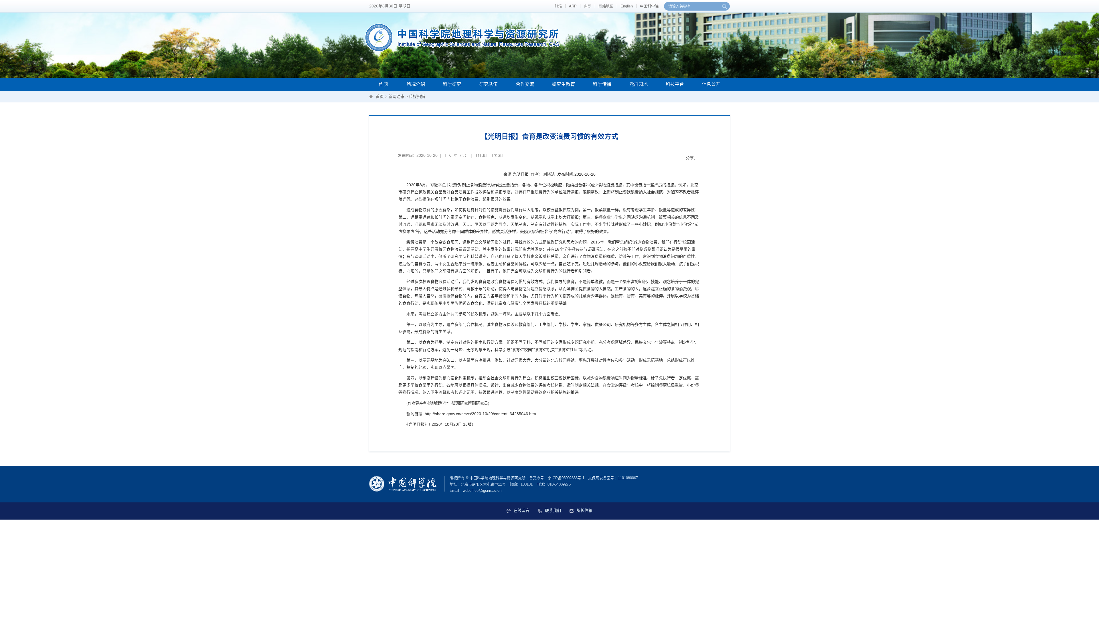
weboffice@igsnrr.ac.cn (482, 490)
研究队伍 (488, 84)
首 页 (383, 84)
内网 (587, 6)
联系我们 (553, 510)
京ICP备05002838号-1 (566, 478)
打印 (481, 155)
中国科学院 (649, 6)
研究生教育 (563, 84)
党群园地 (638, 84)
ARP (573, 6)
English (626, 6)
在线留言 (521, 510)
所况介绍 (416, 84)
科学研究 (452, 84)
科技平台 (675, 84)
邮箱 (558, 6)
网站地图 (605, 6)
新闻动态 (396, 96)
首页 (380, 96)
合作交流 (525, 84)
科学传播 (602, 84)
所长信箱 (584, 510)
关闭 (497, 155)
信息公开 (711, 84)
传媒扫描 (417, 96)
